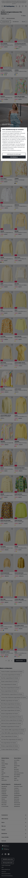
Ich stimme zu (14, 157)
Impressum (19, 150)
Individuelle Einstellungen (14, 154)
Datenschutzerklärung (11, 150)
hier (24, 147)
